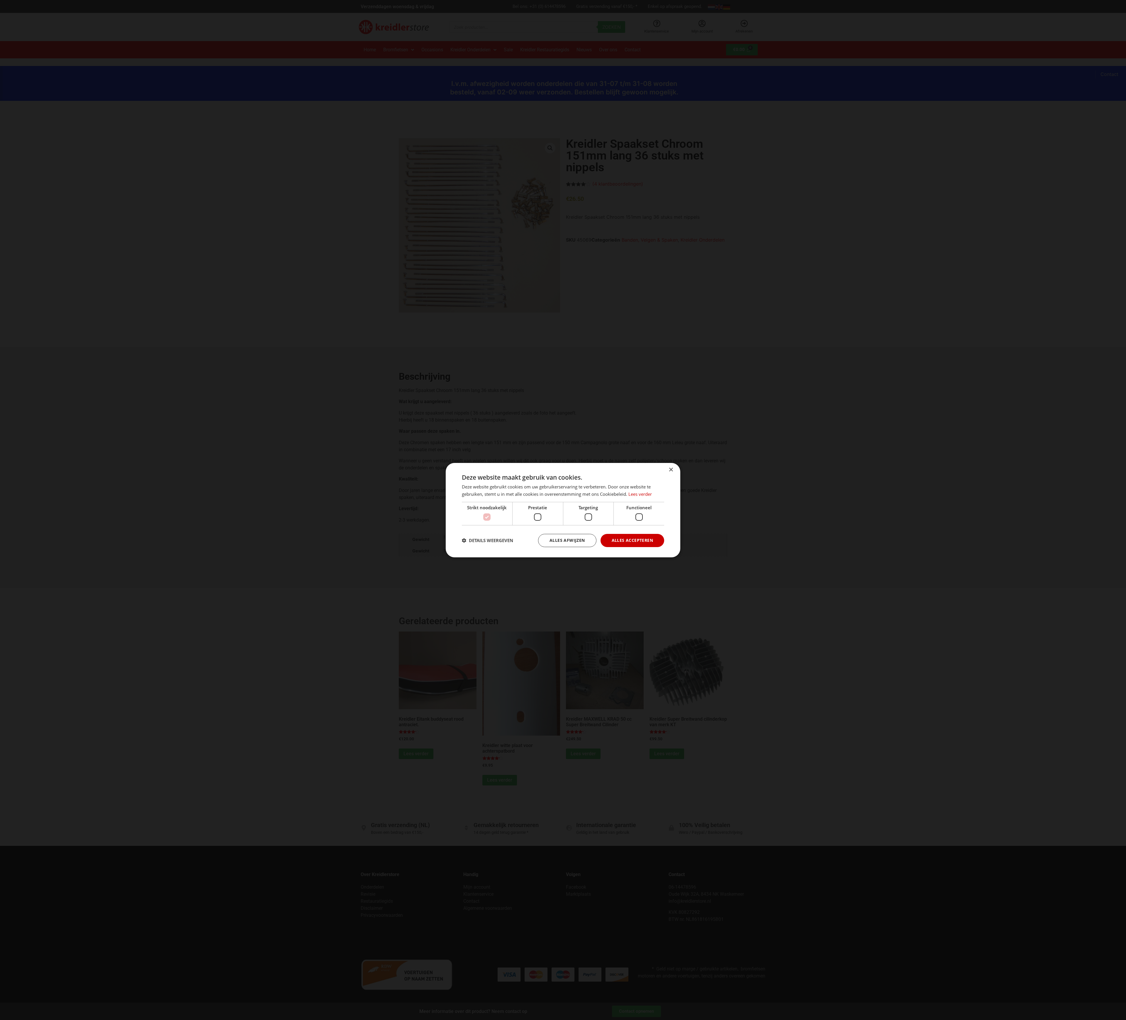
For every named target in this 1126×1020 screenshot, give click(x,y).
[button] (487, 540)
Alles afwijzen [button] (567, 540)
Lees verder (640, 494)
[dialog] (563, 510)
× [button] (671, 469)
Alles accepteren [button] (632, 540)
